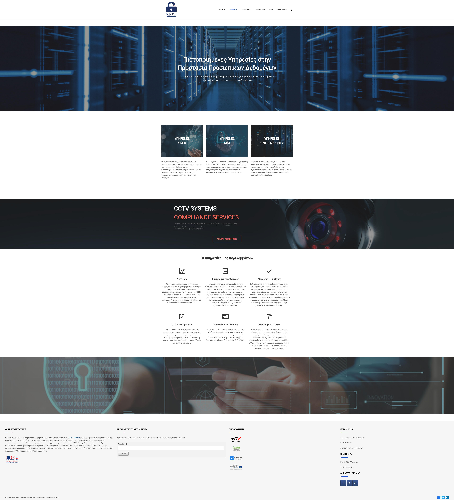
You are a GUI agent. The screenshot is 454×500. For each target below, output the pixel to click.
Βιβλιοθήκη (260, 9)
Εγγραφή (123, 453)
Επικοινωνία (282, 9)
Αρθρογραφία (246, 9)
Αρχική (222, 9)
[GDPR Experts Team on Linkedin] (355, 483)
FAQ (271, 9)
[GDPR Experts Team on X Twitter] (349, 483)
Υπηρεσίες (233, 9)
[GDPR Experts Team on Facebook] (343, 483)
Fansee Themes (52, 497)
